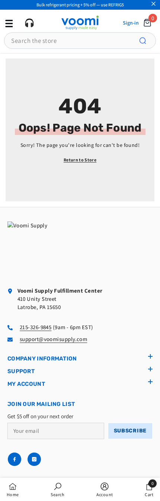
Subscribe (130, 431)
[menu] (8, 22)
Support (21, 371)
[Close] (153, 4)
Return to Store (80, 160)
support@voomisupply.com (53, 339)
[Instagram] (34, 459)
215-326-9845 (35, 327)
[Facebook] (14, 459)
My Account (26, 384)
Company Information (42, 358)
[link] (57, 489)
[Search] (147, 40)
